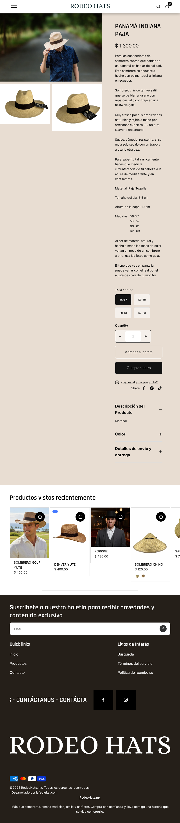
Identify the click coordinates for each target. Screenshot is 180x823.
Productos (18, 663)
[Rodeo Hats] (90, 7)
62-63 (142, 313)
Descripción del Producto (130, 409)
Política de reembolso (135, 672)
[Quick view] (40, 517)
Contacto (17, 672)
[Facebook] (103, 700)
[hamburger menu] (14, 6)
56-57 (123, 299)
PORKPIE (101, 551)
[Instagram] (126, 700)
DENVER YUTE (65, 564)
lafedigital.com (46, 792)
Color (120, 434)
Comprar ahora (139, 368)
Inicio (14, 654)
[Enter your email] (163, 628)
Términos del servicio (135, 663)
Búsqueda (126, 654)
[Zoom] (95, 20)
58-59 (142, 299)
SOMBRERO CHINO (149, 564)
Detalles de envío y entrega (133, 451)
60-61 (123, 313)
